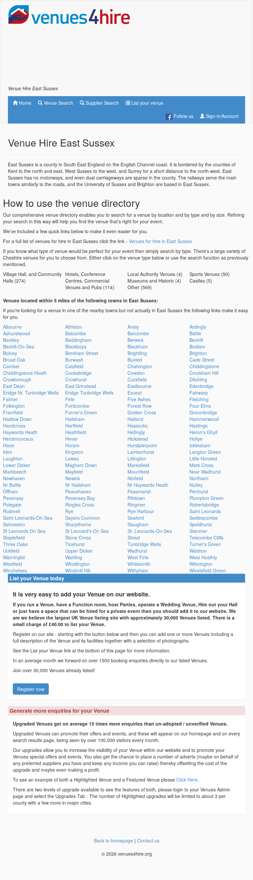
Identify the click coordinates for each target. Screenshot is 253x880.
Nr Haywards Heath (147, 484)
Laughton (13, 458)
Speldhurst (200, 524)
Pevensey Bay (80, 498)
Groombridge (203, 412)
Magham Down (81, 465)
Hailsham (75, 419)
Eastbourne (139, 386)
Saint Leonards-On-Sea (27, 517)
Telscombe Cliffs (206, 537)
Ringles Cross (79, 504)
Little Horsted (203, 458)
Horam (72, 445)
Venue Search (57, 102)
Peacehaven (78, 491)
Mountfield (138, 471)
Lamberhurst (140, 452)
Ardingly (197, 326)
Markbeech (14, 471)
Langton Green (205, 452)
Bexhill (196, 340)
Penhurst (198, 491)
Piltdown (136, 498)
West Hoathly (203, 557)
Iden (7, 452)
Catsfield (74, 366)
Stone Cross (78, 537)
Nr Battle (12, 484)
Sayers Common (82, 517)
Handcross (14, 425)
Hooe (8, 445)
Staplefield (14, 537)
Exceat (134, 392)
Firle (69, 399)
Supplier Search (101, 102)
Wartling (73, 557)
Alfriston (73, 326)
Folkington (14, 405)
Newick (72, 478)
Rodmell (11, 511)
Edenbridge (201, 386)
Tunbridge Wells (144, 544)
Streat (133, 537)
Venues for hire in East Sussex (160, 241)
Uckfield (11, 550)
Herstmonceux (18, 438)
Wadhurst (137, 550)
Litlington (136, 458)
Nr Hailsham (78, 484)
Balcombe (75, 333)
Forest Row (139, 405)
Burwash (74, 359)
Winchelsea (15, 570)
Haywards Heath (20, 432)
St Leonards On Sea (24, 531)
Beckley (11, 340)
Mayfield (74, 471)
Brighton (198, 353)
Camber (11, 366)
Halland (135, 419)
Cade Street (201, 359)
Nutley (196, 484)
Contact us (148, 840)
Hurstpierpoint (142, 445)
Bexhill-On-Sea (18, 346)
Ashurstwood (16, 333)
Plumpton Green (206, 498)
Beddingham (78, 340)
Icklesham (200, 445)
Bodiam (197, 346)
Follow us (182, 116)
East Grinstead (80, 386)
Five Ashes (139, 399)
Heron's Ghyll (203, 432)
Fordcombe (77, 405)
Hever (71, 438)
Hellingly (136, 432)
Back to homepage (113, 840)
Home (24, 102)
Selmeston (14, 524)
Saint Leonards (205, 511)
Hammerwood (204, 419)
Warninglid (14, 557)
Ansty (133, 326)
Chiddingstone (204, 366)
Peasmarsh (139, 491)
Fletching (199, 399)
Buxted (134, 359)
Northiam (199, 478)
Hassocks (137, 425)
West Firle (138, 557)
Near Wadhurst (205, 471)
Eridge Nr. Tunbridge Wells (31, 392)
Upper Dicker (79, 550)
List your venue (146, 102)
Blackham (137, 346)
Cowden (136, 373)
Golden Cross (141, 412)
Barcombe (138, 333)
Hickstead (137, 438)
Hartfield (74, 425)
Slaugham (138, 524)
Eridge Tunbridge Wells (89, 392)
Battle (195, 333)
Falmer (10, 399)
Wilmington (200, 564)
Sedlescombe (203, 517)
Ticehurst (75, 544)
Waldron (198, 550)
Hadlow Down (17, 419)
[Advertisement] (192, 45)
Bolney (10, 353)
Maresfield (138, 465)
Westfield (12, 564)
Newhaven (14, 478)
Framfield (13, 412)
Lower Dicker (16, 465)
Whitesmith (139, 564)
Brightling (137, 353)
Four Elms (200, 405)
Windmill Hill (77, 570)
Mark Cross (201, 465)
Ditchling (198, 379)
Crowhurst (76, 379)
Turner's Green (205, 544)
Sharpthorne (78, 524)
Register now (30, 689)
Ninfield (135, 478)
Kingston (74, 452)
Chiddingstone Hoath (25, 373)
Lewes (72, 458)
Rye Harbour (140, 511)
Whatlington (77, 564)
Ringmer (136, 504)
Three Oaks (15, 544)
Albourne (12, 326)
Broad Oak (14, 359)
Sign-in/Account (222, 116)
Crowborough (17, 379)
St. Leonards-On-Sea (149, 531)
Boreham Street (81, 353)
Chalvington (139, 366)
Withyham (137, 570)
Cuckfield (137, 379)
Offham (10, 491)
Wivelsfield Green (207, 570)
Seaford (135, 517)
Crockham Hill (203, 373)
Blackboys (75, 346)
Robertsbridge (204, 504)
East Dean (14, 386)
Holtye (196, 438)
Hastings (198, 425)
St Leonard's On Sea (87, 531)
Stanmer (198, 531)
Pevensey (13, 498)
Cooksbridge (78, 373)
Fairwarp (198, 392)
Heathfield (75, 432)
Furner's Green (81, 412)
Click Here (187, 779)
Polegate (12, 504)
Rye (69, 511)
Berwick (135, 340)
